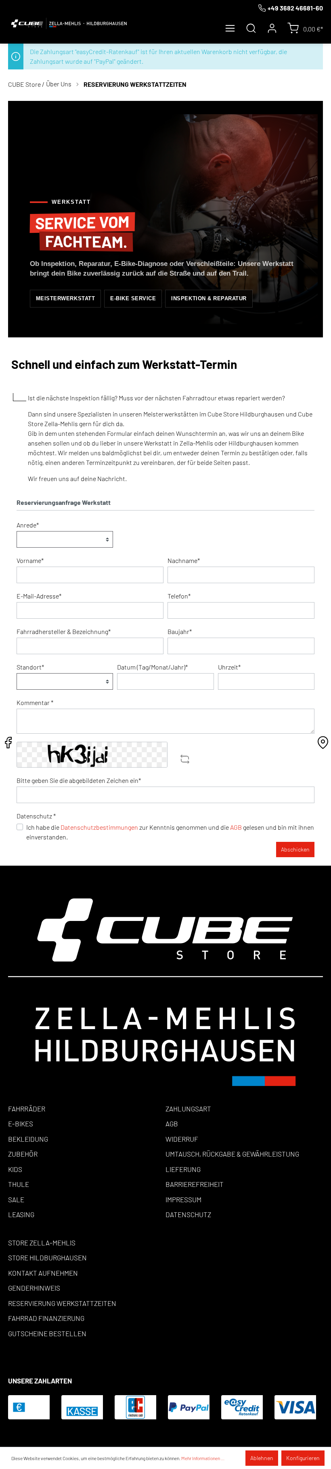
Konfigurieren (303, 1457)
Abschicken (295, 849)
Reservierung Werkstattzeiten (62, 1303)
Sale (16, 1199)
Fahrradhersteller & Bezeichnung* (64, 631)
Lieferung (183, 1169)
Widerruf (182, 1139)
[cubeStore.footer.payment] (165, 992)
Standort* (30, 667)
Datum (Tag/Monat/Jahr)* (152, 667)
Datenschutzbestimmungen (99, 827)
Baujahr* (180, 631)
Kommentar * (35, 702)
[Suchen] (251, 28)
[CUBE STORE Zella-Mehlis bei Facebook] (8, 745)
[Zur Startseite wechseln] (69, 23)
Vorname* (30, 560)
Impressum (183, 1199)
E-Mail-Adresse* (39, 596)
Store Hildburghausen (47, 1257)
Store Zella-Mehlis (41, 1243)
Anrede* (28, 525)
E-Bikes (20, 1124)
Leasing (21, 1214)
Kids (15, 1169)
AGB (236, 827)
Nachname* (184, 560)
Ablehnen (261, 1457)
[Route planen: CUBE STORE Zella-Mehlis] (322, 745)
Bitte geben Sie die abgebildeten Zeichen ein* (79, 780)
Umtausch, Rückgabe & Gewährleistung (232, 1154)
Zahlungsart (188, 1109)
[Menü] (230, 28)
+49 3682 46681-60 (295, 8)
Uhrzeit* (229, 667)
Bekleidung (28, 1139)
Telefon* (179, 596)
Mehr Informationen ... (202, 1458)
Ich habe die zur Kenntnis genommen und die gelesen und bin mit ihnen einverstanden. (170, 832)
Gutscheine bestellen (47, 1333)
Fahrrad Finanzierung (46, 1318)
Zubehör (23, 1154)
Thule (18, 1184)
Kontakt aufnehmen (43, 1273)
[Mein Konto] (272, 28)
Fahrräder (26, 1109)
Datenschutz (188, 1214)
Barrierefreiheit (195, 1184)
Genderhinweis (34, 1288)
